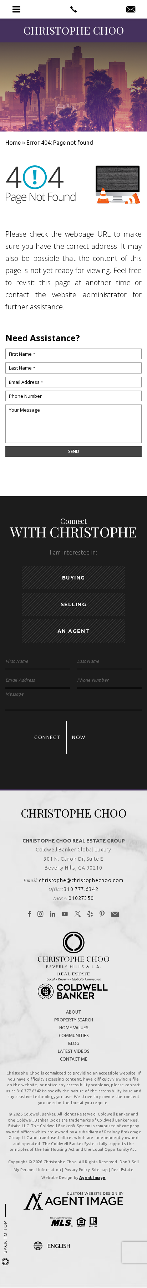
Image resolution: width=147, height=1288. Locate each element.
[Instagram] (40, 914)
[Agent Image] (73, 1207)
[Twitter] (78, 914)
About (73, 1012)
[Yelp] (90, 914)
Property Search (73, 1019)
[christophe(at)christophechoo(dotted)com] (130, 9)
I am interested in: (73, 552)
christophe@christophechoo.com (81, 880)
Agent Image (92, 1177)
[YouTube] (65, 914)
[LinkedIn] (53, 914)
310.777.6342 (81, 889)
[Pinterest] (102, 914)
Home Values (73, 1027)
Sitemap (100, 1170)
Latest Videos (73, 1051)
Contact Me (73, 1059)
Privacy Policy (77, 1170)
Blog (73, 1043)
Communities (73, 1035)
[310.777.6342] (73, 9)
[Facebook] (29, 914)
